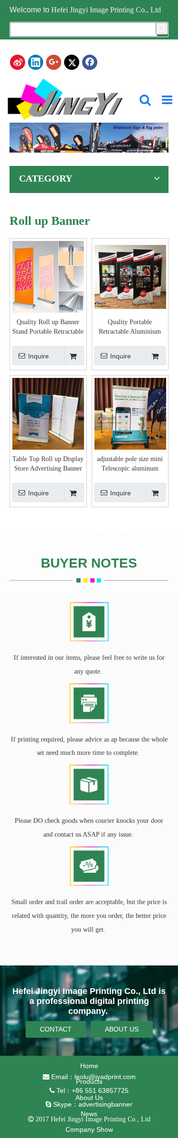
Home (89, 1066)
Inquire (38, 356)
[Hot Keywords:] (162, 28)
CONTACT (56, 1029)
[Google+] (53, 62)
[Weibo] (17, 62)
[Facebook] (89, 62)
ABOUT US (122, 1029)
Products (89, 1081)
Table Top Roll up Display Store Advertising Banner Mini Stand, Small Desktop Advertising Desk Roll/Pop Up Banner (48, 464)
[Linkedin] (35, 62)
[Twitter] (71, 62)
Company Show (89, 1129)
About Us (89, 1097)
